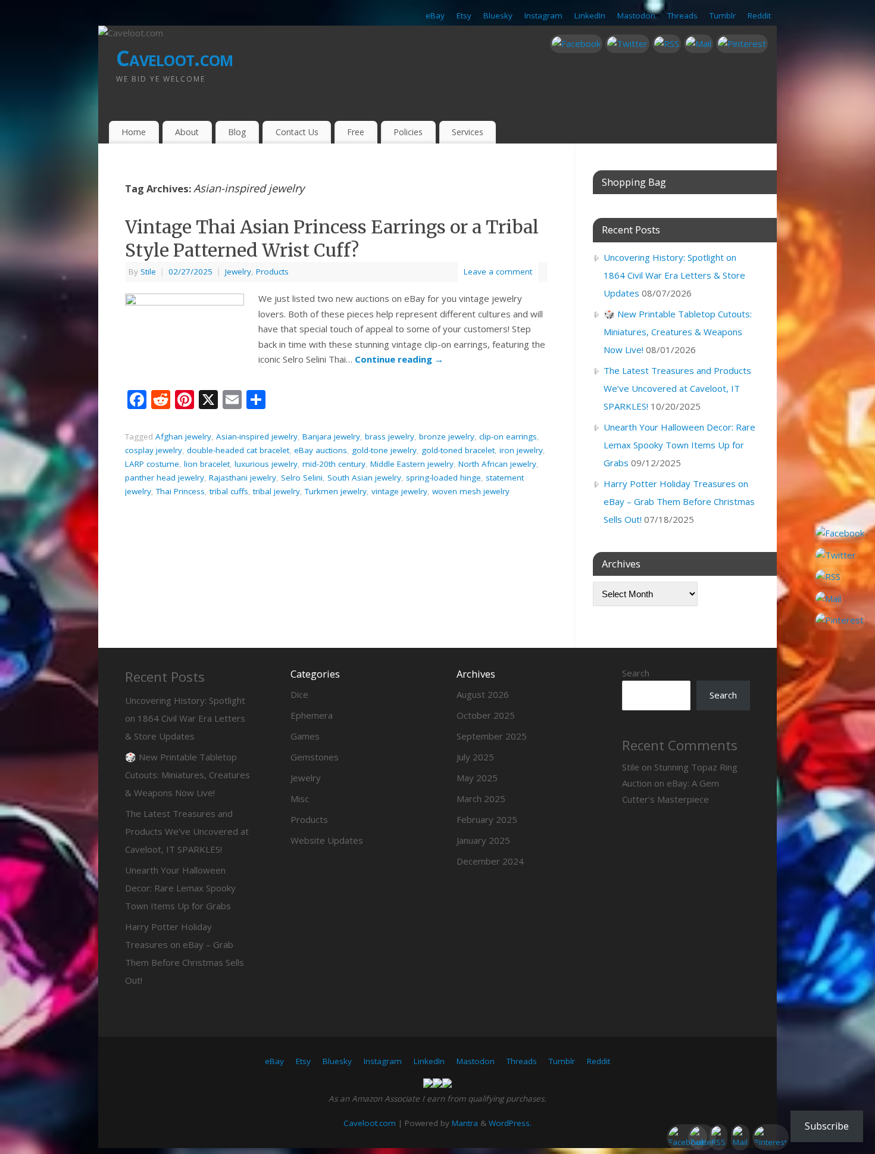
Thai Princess (180, 491)
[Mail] (698, 44)
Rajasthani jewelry (242, 477)
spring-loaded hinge (443, 477)
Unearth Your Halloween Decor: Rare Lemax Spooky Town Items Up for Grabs (679, 445)
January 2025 (483, 840)
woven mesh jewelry (471, 491)
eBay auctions (320, 450)
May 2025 (477, 778)
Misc (299, 798)
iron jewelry (521, 450)
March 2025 (481, 798)
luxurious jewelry (266, 464)
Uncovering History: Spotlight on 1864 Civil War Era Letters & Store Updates (674, 275)
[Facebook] (576, 44)
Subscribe (827, 1126)
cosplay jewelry (153, 450)
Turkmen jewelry (336, 491)
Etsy (464, 15)
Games (305, 736)
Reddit (759, 15)
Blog (237, 132)
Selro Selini (302, 477)
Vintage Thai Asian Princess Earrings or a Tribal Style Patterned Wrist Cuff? (332, 238)
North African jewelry (497, 464)
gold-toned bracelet (458, 450)
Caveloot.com (174, 58)
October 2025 (486, 715)
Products (272, 271)
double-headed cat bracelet (238, 450)
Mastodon (636, 15)
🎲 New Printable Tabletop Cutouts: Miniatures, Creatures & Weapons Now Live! (678, 331)
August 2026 (483, 694)
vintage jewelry (399, 491)
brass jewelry (389, 436)
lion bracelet (207, 464)
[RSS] (666, 44)
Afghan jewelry (183, 436)
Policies (408, 132)
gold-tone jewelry (384, 450)
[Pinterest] (742, 44)
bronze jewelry (446, 436)
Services (467, 132)
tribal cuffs (229, 491)
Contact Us (297, 132)
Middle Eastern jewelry (412, 464)
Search (635, 673)
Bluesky (497, 15)
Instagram (543, 15)
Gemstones (314, 757)
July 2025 (475, 757)
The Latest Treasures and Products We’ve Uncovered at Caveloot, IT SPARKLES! (677, 388)
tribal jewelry (276, 491)
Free (355, 132)
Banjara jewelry (331, 436)
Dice (299, 694)
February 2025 (487, 819)
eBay (435, 15)
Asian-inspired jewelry (257, 436)
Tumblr (723, 15)
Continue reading (399, 359)
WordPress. (510, 1123)
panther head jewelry (164, 477)
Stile (148, 271)
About (187, 132)
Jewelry (238, 271)
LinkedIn (589, 15)
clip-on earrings (508, 436)
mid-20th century (333, 464)
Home (133, 132)
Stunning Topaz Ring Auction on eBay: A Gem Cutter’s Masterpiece (680, 783)
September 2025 (492, 736)
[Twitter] (627, 44)
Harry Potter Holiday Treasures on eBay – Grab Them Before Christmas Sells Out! (679, 501)
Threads (682, 15)
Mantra (465, 1123)
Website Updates (326, 840)
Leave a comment (498, 271)
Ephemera (311, 715)
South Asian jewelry (364, 477)
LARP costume (152, 464)
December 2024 (490, 861)
